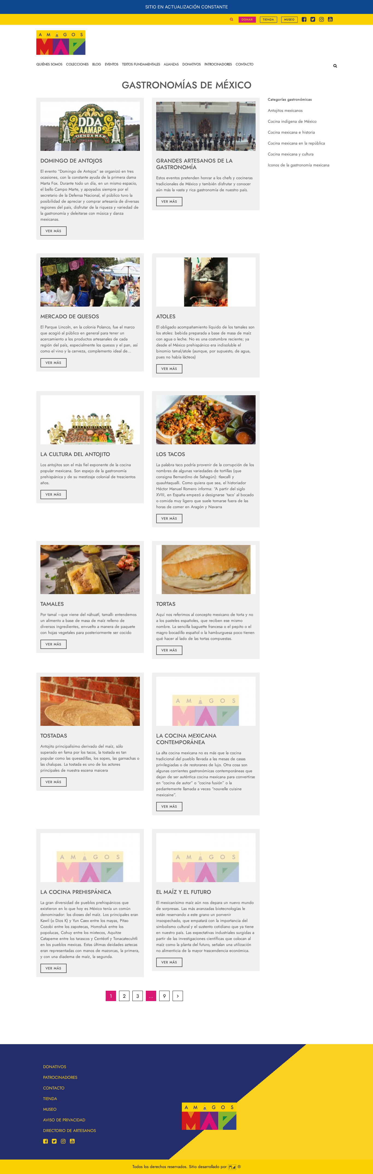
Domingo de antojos (71, 161)
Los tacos (170, 454)
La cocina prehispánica (75, 892)
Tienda (268, 19)
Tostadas (53, 736)
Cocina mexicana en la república (296, 143)
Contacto (53, 1088)
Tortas (166, 604)
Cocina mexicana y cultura (290, 154)
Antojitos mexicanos (285, 110)
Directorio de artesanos (69, 1131)
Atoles (166, 317)
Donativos (54, 1067)
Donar (247, 19)
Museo (289, 19)
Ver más (53, 231)
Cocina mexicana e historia (291, 132)
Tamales (52, 604)
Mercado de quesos (69, 317)
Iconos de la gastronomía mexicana (298, 165)
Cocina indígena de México (292, 121)
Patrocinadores (60, 1077)
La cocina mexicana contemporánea (186, 739)
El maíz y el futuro (183, 892)
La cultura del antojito (75, 454)
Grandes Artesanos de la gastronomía (194, 164)
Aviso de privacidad (64, 1120)
